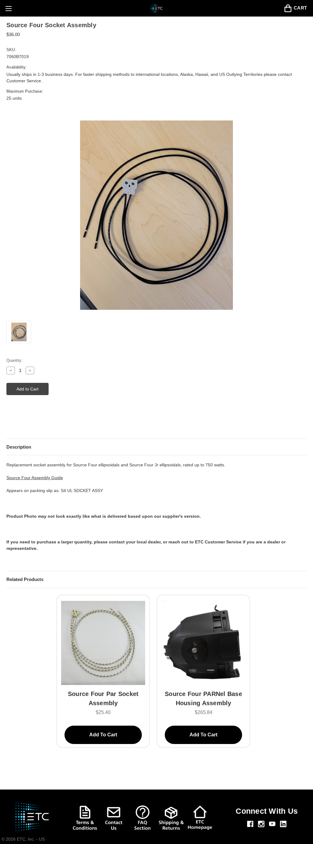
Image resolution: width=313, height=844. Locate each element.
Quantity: (14, 360)
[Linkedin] (283, 824)
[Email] (9, 422)
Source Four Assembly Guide (34, 477)
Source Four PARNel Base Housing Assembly (203, 698)
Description (18, 447)
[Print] (20, 422)
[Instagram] (261, 824)
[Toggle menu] (8, 8)
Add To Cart (103, 734)
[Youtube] (272, 824)
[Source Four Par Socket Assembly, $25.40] (103, 642)
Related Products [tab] (24, 579)
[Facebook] (250, 824)
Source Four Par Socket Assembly (103, 698)
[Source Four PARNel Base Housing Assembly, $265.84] (203, 642)
